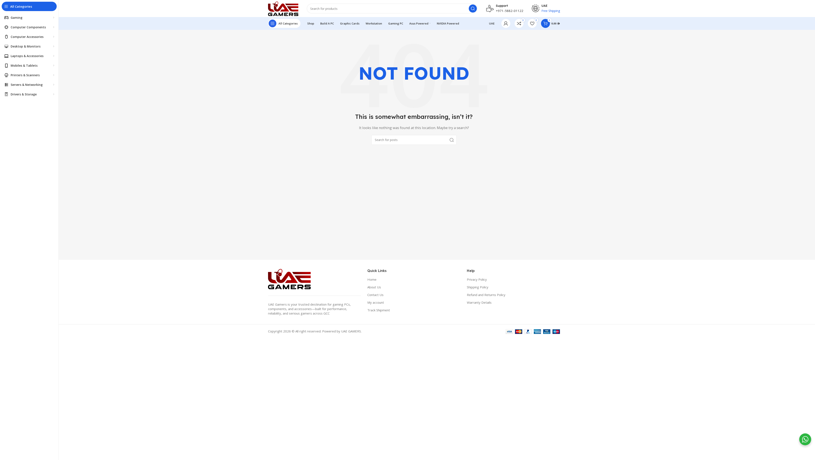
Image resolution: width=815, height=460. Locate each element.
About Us (374, 287)
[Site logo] (283, 8)
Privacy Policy (477, 279)
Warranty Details (479, 302)
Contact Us (375, 295)
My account (375, 302)
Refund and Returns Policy (486, 295)
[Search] (473, 8)
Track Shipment (378, 310)
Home (371, 279)
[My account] (505, 23)
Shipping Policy (477, 287)
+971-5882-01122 (509, 11)
